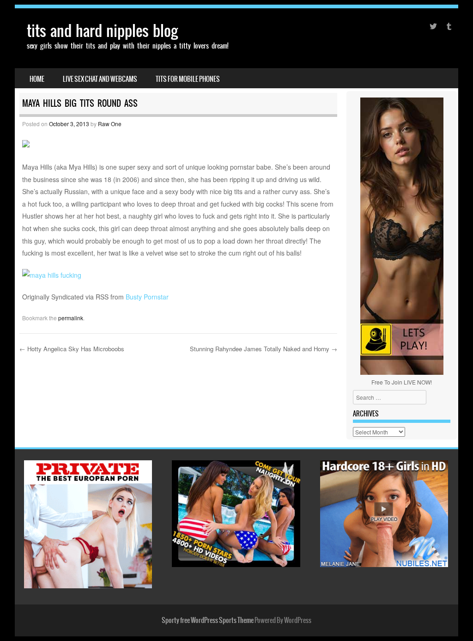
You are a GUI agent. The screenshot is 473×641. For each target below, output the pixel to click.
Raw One (109, 124)
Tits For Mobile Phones (188, 79)
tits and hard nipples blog (102, 30)
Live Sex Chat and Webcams (100, 79)
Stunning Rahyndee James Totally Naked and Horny (263, 348)
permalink (70, 318)
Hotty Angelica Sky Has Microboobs (71, 348)
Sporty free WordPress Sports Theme (208, 620)
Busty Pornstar (147, 296)
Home (37, 79)
